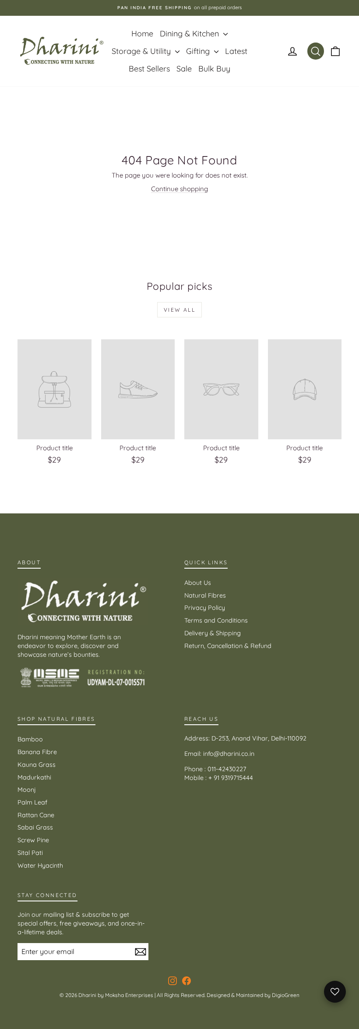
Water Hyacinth (40, 865)
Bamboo (30, 739)
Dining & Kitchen (190, 33)
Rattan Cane (36, 815)
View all (179, 309)
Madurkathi (34, 777)
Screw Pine (33, 840)
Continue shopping (179, 189)
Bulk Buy (214, 69)
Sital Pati (30, 853)
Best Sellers (149, 69)
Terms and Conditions (216, 620)
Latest (236, 51)
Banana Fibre (37, 752)
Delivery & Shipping (212, 633)
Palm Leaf (32, 802)
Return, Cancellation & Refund (227, 646)
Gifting (199, 51)
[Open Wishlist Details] (335, 992)
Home (142, 33)
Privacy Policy (204, 608)
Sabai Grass (35, 827)
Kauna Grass (37, 765)
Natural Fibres (205, 595)
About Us (197, 583)
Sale (184, 69)
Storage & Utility (142, 51)
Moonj (27, 790)
